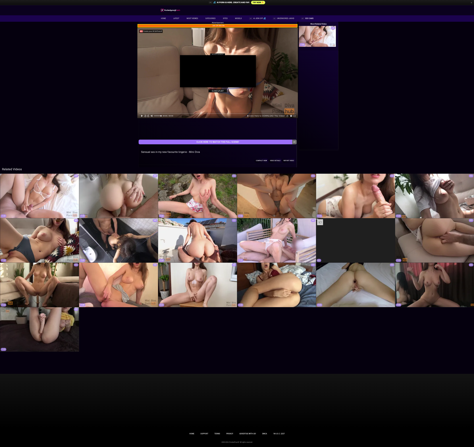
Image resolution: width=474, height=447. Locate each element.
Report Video (289, 160)
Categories (210, 18)
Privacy (229, 434)
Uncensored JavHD (284, 18)
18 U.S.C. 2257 (279, 434)
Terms (217, 434)
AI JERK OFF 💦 (258, 18)
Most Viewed (192, 18)
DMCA (264, 434)
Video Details (275, 160)
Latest (176, 18)
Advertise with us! (247, 434)
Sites (225, 18)
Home (163, 18)
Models (238, 18)
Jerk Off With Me (218, 26)
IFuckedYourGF (234, 442)
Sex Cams (308, 18)
